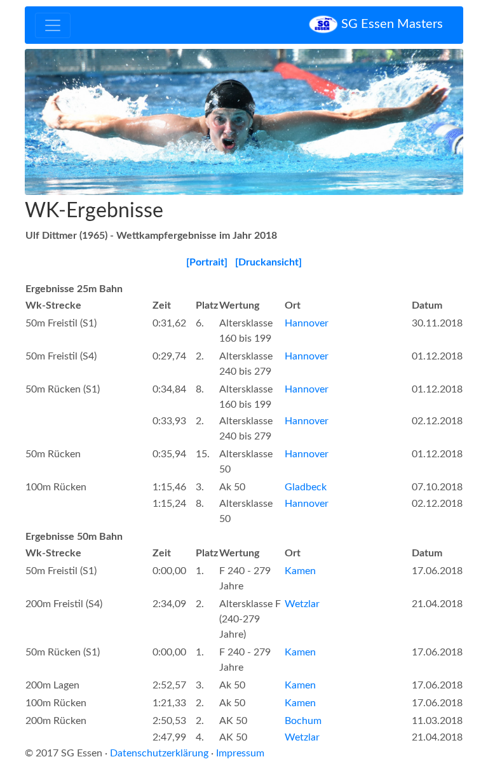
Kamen (300, 571)
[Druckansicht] (268, 262)
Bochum (303, 721)
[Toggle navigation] (53, 25)
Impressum (240, 753)
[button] (58, 122)
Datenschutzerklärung (159, 753)
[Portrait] (206, 262)
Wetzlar (302, 604)
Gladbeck (306, 487)
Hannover (307, 323)
